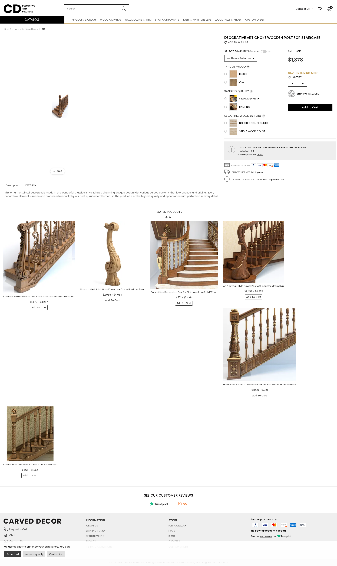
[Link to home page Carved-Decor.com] (45, 522)
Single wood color (252, 131)
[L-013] (60, 106)
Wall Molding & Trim (138, 19)
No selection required (253, 123)
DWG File (30, 185)
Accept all (12, 554)
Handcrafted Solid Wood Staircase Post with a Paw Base (112, 289)
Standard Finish (249, 98)
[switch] (264, 51)
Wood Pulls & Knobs (228, 19)
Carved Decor (12, 6)
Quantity (295, 77)
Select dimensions (248, 51)
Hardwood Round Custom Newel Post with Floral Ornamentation (259, 384)
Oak (241, 82)
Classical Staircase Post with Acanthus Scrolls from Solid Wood (38, 296)
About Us (92, 525)
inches (256, 51)
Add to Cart (310, 107)
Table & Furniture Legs (197, 19)
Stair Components (167, 19)
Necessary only (34, 554)
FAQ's (171, 531)
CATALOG (32, 19)
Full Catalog (177, 525)
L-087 (260, 154)
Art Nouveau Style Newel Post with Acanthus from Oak (253, 286)
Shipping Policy (96, 531)
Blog (171, 536)
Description (12, 185)
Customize (55, 554)
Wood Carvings (110, 19)
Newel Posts (32, 29)
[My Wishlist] (320, 9)
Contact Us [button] (303, 9)
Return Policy (95, 536)
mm (270, 51)
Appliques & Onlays (84, 19)
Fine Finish (245, 107)
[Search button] (124, 8)
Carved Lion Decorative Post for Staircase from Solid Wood (183, 292)
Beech (243, 74)
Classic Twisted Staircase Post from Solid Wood (30, 464)
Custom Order (255, 19)
